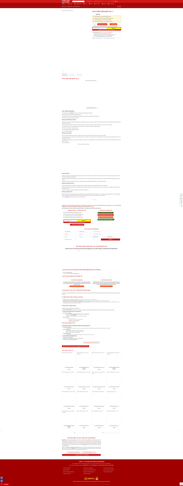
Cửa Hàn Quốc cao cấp (108, 38)
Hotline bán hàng (89, 1)
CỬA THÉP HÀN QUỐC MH (69, 367)
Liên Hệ (111, 1)
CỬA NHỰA (70, 3)
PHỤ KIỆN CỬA (98, 3)
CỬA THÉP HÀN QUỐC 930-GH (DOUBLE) (84, 368)
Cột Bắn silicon (109, 236)
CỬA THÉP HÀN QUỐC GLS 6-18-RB (84, 386)
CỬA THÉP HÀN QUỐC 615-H (84, 425)
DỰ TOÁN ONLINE (111, 3)
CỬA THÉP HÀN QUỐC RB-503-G (99, 406)
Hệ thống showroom (97, 1)
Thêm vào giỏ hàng (102, 24)
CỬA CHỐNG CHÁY (78, 3)
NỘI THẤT (85, 3)
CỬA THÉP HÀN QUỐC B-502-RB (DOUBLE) (69, 426)
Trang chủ (64, 6)
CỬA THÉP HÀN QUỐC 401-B (99, 425)
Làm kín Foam (95, 236)
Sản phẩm (70, 6)
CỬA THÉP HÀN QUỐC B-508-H (69, 386)
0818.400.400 (6, 484)
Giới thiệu (102, 1)
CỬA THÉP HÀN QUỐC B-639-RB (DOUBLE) (114, 368)
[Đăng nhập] (116, 3)
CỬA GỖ (65, 3)
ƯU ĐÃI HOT (105, 3)
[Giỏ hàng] (118, 3)
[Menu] (120, 3)
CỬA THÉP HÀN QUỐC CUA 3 (114, 425)
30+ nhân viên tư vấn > (108, 36)
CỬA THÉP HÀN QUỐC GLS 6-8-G (99, 367)
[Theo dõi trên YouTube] (120, 1)
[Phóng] (63, 72)
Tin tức (106, 1)
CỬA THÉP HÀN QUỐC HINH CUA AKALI (99, 386)
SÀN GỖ (91, 3)
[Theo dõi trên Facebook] (119, 1)
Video (109, 1)
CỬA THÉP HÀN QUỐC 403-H (84, 406)
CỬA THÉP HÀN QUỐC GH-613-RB (68, 406)
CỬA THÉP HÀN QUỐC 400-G (114, 406)
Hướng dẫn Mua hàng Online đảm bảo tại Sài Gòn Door (103, 35)
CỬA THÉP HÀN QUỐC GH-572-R (114, 386)
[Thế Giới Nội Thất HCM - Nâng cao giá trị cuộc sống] (66, 1)
